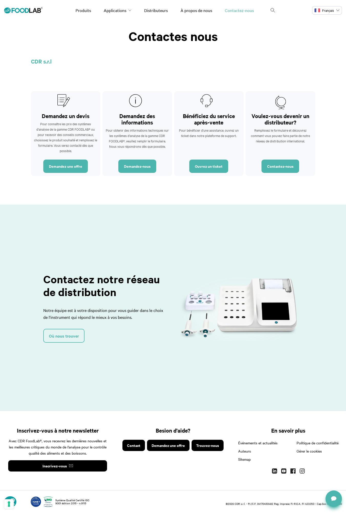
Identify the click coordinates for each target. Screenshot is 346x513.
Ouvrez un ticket (209, 166)
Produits (83, 10)
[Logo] (23, 10)
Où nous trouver (64, 336)
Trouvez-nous (207, 445)
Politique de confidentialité (318, 442)
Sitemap (244, 459)
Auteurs (244, 451)
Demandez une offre (65, 166)
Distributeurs (156, 10)
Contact (133, 445)
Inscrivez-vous (55, 465)
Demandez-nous (137, 166)
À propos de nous (196, 10)
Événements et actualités (258, 442)
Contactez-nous (239, 10)
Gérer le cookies (309, 451)
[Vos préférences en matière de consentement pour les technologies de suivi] (9, 504)
